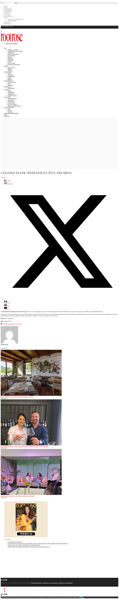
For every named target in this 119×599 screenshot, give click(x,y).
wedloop (12, 324)
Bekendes (7, 12)
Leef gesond (12, 82)
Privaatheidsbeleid (36, 583)
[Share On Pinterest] (4, 591)
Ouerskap (11, 100)
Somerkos (11, 52)
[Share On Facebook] (4, 588)
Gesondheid (8, 10)
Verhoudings (12, 98)
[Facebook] (4, 580)
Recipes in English (14, 64)
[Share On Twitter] (4, 590)
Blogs (10, 110)
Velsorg (10, 74)
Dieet (9, 83)
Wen (5, 17)
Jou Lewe (7, 14)
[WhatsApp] (3, 580)
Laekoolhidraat (13, 54)
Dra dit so (11, 67)
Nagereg (11, 58)
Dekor (10, 91)
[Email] (6, 580)
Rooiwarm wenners (11, 113)
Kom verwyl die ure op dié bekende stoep (17, 397)
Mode (6, 7)
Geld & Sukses (12, 104)
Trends (10, 70)
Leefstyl (7, 13)
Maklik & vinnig (13, 49)
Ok (81, 597)
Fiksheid (10, 85)
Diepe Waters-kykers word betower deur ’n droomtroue (29, 547)
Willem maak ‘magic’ (15, 542)
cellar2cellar (18, 324)
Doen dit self (12, 95)
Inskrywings (12, 20)
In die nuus (11, 103)
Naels (9, 77)
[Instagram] (5, 580)
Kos (5, 6)
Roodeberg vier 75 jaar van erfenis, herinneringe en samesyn (24, 446)
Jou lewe (7, 97)
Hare (9, 73)
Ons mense (11, 88)
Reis (9, 108)
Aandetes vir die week (15, 51)
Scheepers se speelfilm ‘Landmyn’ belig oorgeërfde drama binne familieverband (38, 543)
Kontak (7, 116)
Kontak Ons (8, 23)
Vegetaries (11, 55)
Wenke (10, 69)
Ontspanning (8, 16)
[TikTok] (1, 580)
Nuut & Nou (12, 63)
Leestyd (7, 22)
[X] (2, 580)
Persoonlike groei (14, 105)
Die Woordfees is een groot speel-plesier (18, 496)
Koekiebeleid (69, 583)
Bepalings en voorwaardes (49, 583)
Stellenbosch (6, 324)
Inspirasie (11, 101)
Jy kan (10, 61)
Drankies (11, 60)
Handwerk (11, 92)
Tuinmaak (11, 94)
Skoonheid (8, 9)
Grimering (11, 76)
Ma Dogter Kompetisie (15, 19)
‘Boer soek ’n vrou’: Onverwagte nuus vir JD (24, 545)
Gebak (10, 57)
